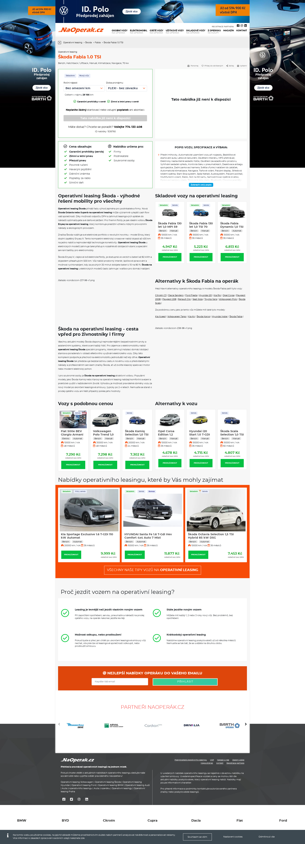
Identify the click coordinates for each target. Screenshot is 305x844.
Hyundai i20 (205, 295)
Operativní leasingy (122, 788)
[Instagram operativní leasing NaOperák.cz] (242, 26)
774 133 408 (133, 127)
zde (83, 838)
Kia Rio (217, 295)
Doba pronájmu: (115, 83)
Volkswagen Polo (228, 299)
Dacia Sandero (176, 295)
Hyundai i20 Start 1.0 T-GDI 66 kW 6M (168, 434)
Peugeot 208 (169, 299)
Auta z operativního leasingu (77, 788)
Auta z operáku (102, 788)
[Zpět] (60, 42)
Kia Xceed (160, 316)
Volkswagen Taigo (176, 316)
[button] (246, 725)
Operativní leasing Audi (137, 785)
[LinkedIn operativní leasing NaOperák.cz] (245, 26)
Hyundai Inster (220, 316)
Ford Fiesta (191, 295)
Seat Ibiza (198, 299)
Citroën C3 (160, 295)
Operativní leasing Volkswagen (77, 782)
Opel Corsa (228, 295)
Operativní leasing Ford (83, 785)
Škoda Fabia (235, 316)
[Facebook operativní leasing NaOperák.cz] (238, 26)
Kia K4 (191, 316)
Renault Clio (184, 299)
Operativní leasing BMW (110, 785)
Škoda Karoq (203, 316)
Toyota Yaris (210, 299)
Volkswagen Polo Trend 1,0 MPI (71, 434)
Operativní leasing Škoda (108, 782)
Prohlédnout (170, 257)
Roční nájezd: (71, 83)
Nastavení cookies (233, 837)
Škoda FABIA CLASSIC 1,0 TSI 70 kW (231, 227)
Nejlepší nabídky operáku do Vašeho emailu (154, 673)
